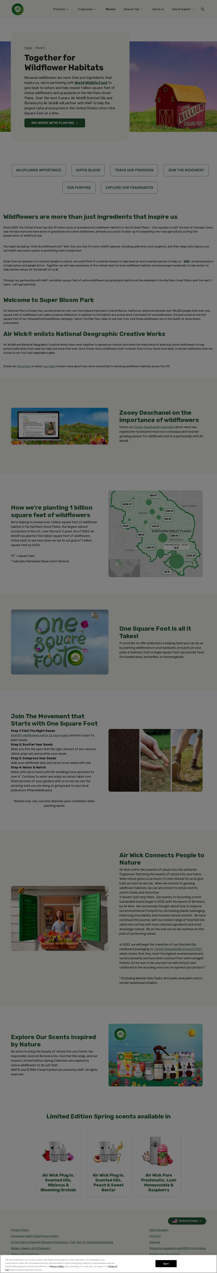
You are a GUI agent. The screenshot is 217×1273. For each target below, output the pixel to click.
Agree (166, 1263)
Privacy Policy (57, 1266)
